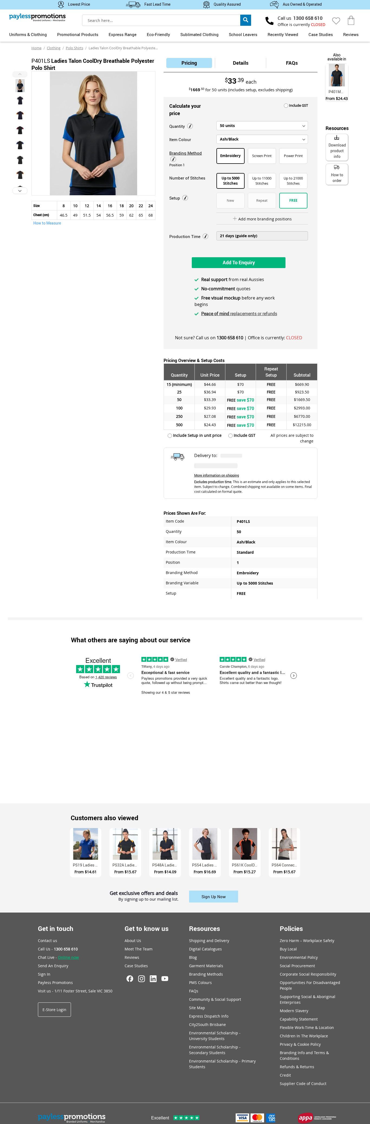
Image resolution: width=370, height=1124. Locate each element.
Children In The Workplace (304, 1035)
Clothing (53, 47)
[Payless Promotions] (37, 17)
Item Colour (180, 139)
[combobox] (166, 20)
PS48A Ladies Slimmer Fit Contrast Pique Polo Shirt (166, 865)
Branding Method (185, 153)
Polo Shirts (74, 47)
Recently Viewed (283, 34)
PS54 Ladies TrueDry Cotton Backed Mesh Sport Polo (206, 865)
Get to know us (146, 928)
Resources (204, 928)
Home (36, 47)
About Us (133, 940)
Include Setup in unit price (197, 435)
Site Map (197, 1007)
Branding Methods (206, 974)
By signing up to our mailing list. (148, 899)
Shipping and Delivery (209, 940)
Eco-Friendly (158, 34)
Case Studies (321, 34)
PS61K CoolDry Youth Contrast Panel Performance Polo (246, 865)
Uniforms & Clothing (28, 34)
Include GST (298, 105)
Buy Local (288, 949)
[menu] (185, 34)
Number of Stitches (187, 178)
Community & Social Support (215, 999)
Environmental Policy (299, 957)
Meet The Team (138, 949)
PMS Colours (200, 982)
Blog (193, 957)
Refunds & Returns (297, 1066)
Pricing (189, 63)
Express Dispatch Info (208, 1016)
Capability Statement (299, 1019)
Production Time (185, 236)
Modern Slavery (294, 1010)
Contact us (47, 940)
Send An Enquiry (53, 965)
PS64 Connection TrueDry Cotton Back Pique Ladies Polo (286, 865)
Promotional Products (77, 34)
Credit (285, 1075)
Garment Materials (206, 965)
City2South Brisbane (207, 1024)
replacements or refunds (239, 314)
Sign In (44, 974)
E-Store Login (54, 1009)
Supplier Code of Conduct (303, 1083)
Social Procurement (297, 965)
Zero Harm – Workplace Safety (307, 940)
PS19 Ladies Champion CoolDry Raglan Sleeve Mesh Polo (87, 865)
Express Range (123, 34)
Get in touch (55, 928)
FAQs (292, 63)
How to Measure (47, 223)
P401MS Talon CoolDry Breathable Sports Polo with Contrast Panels (338, 91)
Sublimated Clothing (199, 34)
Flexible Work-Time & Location (307, 1027)
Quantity (177, 126)
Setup (175, 198)
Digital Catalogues (205, 949)
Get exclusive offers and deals (144, 893)
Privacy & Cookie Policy (300, 1044)
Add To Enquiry (239, 262)
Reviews (351, 34)
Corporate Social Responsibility (308, 974)
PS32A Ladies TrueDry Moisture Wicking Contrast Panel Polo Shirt (126, 865)
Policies (291, 928)
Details (240, 63)
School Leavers (243, 34)
